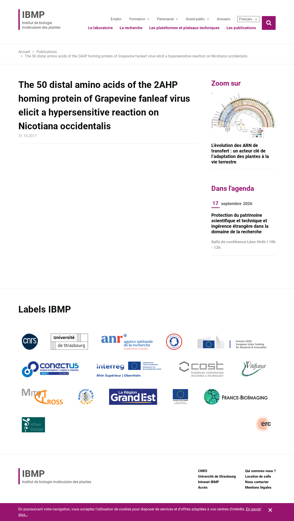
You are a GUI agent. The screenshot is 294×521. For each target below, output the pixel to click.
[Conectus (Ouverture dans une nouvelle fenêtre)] (50, 369)
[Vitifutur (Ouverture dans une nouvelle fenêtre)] (255, 369)
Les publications (241, 27)
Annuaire (223, 19)
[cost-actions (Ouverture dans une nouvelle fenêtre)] (201, 369)
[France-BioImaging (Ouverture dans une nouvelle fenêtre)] (236, 396)
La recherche (131, 27)
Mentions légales (258, 487)
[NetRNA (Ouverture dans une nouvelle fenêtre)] (86, 396)
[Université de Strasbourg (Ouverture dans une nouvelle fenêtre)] (69, 341)
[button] (248, 19)
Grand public (195, 19)
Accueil (24, 52)
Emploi (116, 19)
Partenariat (165, 19)
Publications (47, 52)
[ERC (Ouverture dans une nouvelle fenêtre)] (263, 424)
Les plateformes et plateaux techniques (184, 27)
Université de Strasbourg (217, 476)
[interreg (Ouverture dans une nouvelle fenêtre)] (129, 369)
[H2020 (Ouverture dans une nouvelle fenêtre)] (231, 341)
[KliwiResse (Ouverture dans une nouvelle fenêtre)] (33, 424)
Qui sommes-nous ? (260, 471)
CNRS (202, 471)
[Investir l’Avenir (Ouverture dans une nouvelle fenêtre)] (174, 341)
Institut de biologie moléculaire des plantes (41, 19)
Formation (137, 19)
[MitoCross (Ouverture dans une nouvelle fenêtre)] (42, 396)
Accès (203, 487)
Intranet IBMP (208, 482)
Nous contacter (257, 482)
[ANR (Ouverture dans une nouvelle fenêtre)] (127, 341)
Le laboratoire (100, 27)
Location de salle (258, 476)
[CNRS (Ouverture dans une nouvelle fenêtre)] (30, 341)
